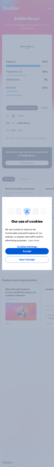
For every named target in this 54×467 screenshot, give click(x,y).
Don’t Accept (27, 259)
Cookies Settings (27, 247)
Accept (27, 251)
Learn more (33, 241)
